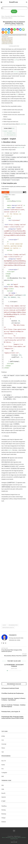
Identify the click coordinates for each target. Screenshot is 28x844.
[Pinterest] (11, 29)
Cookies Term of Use (14, 838)
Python (3, 764)
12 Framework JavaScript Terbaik (10, 688)
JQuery (3, 748)
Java (2, 768)
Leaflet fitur (22, 124)
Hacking (3, 810)
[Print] (3, 32)
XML (2, 789)
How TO (3, 760)
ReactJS (3, 793)
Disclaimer (24, 837)
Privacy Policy (14, 837)
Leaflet (16, 59)
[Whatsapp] (14, 29)
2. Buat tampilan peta (10, 134)
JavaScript (16, 71)
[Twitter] (6, 29)
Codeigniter (4, 772)
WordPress (4, 806)
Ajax (2, 751)
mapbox (10, 450)
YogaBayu (13, 635)
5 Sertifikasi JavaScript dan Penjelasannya (12, 693)
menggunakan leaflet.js (8, 627)
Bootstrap (3, 813)
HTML (3, 736)
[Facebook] (3, 29)
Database (3, 821)
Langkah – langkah (7, 131)
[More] (11, 32)
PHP (2, 776)
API (17, 94)
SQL (2, 785)
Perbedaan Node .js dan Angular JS (10, 711)
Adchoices (19, 837)
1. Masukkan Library (10, 133)
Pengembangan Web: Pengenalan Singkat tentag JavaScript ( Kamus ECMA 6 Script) (12, 717)
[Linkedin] (8, 29)
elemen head (20, 147)
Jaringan (3, 817)
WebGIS (3, 797)
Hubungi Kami (8, 837)
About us (3, 837)
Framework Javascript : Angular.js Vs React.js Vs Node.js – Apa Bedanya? (13, 699)
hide (13, 128)
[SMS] (23, 29)
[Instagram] (17, 29)
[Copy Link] (6, 32)
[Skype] (8, 32)
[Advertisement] (14, 562)
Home (2, 16)
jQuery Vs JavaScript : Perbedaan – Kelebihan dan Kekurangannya (13, 705)
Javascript (7, 16)
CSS (2, 740)
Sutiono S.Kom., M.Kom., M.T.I (17, 24)
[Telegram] (20, 29)
